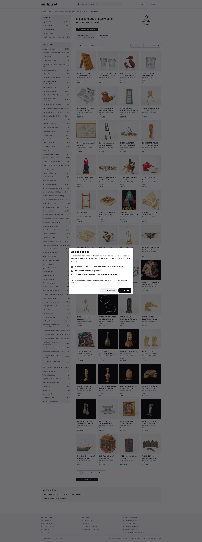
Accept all (125, 290)
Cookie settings (109, 290)
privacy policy (95, 280)
